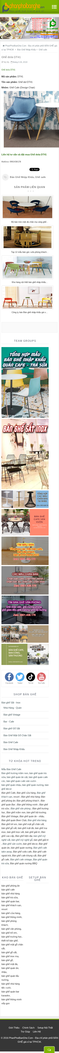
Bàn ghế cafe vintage (21, 859)
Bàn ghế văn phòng (21, 808)
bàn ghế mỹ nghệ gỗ (21, 840)
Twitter (19, 683)
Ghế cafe (40, 177)
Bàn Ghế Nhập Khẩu (22, 177)
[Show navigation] (54, 8)
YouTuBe (41, 683)
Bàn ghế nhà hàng (37, 820)
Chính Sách (28, 1027)
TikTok (30, 683)
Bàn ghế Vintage (11, 714)
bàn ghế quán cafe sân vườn (21, 781)
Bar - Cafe (8, 721)
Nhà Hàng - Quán (12, 707)
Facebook (9, 683)
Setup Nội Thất (45, 1027)
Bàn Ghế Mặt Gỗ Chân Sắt (17, 735)
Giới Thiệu (14, 1027)
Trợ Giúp (25, 1031)
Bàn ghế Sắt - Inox (10, 702)
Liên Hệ (37, 1031)
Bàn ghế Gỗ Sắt (11, 728)
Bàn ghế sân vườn (12, 843)
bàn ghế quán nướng (33, 785)
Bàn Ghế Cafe (10, 742)
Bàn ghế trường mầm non (14, 773)
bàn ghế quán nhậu (11, 785)
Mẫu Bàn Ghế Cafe (11, 769)
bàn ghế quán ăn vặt (17, 777)
